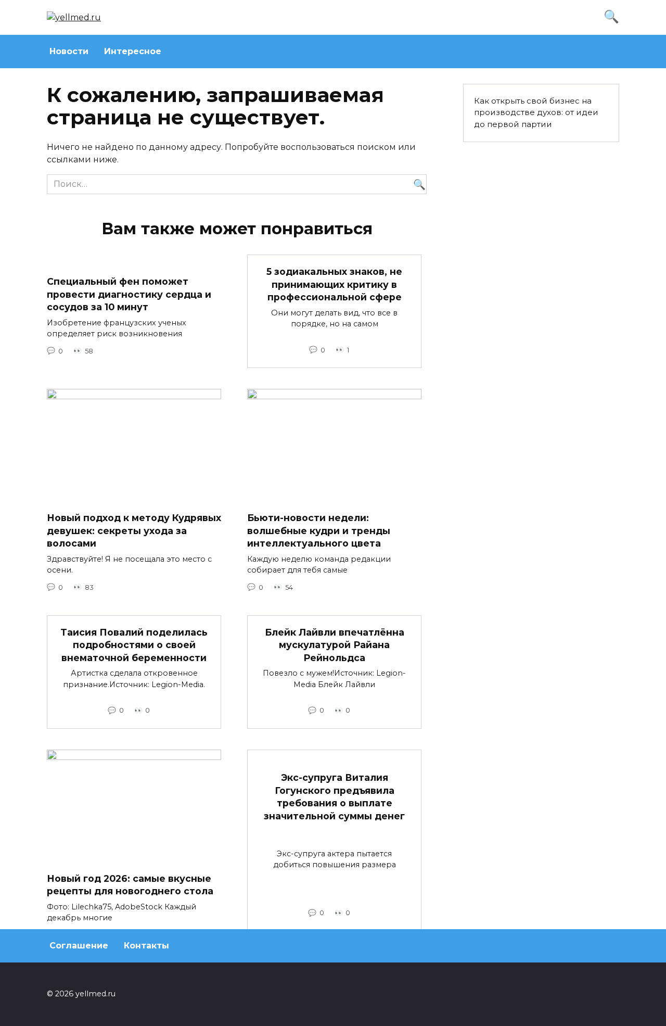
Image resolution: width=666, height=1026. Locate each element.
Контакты (146, 946)
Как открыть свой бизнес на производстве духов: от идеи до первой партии (536, 113)
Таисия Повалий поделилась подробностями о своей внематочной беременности (134, 645)
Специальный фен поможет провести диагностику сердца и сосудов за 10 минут (129, 294)
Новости (68, 51)
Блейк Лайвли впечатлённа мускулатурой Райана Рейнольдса (334, 645)
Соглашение (78, 946)
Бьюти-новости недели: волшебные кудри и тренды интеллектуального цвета (318, 530)
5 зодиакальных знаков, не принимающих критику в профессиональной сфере (334, 284)
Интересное (132, 51)
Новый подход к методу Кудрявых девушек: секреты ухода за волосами (134, 530)
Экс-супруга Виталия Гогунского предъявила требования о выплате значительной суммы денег (334, 796)
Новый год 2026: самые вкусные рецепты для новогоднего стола (130, 885)
